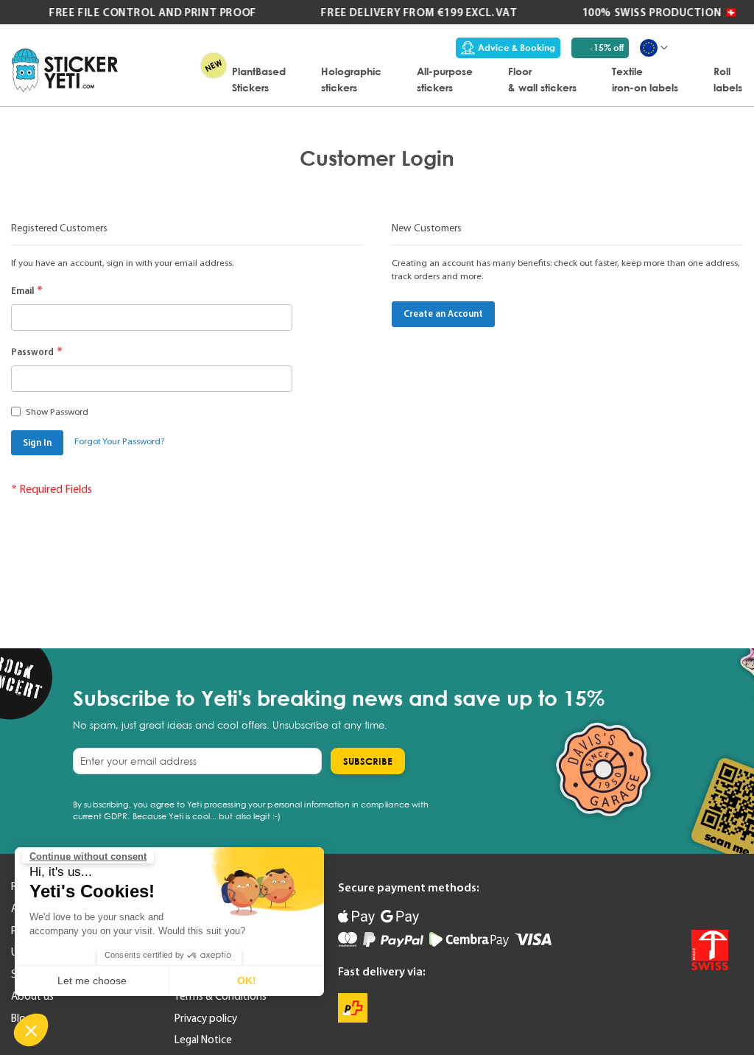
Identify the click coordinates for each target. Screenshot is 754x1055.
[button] (31, 1030)
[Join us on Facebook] (685, 895)
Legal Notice (203, 1039)
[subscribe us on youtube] (654, 895)
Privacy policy (206, 1018)
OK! (246, 980)
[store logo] (65, 70)
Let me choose (92, 980)
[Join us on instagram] (716, 895)
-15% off (607, 47)
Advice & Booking (516, 47)
